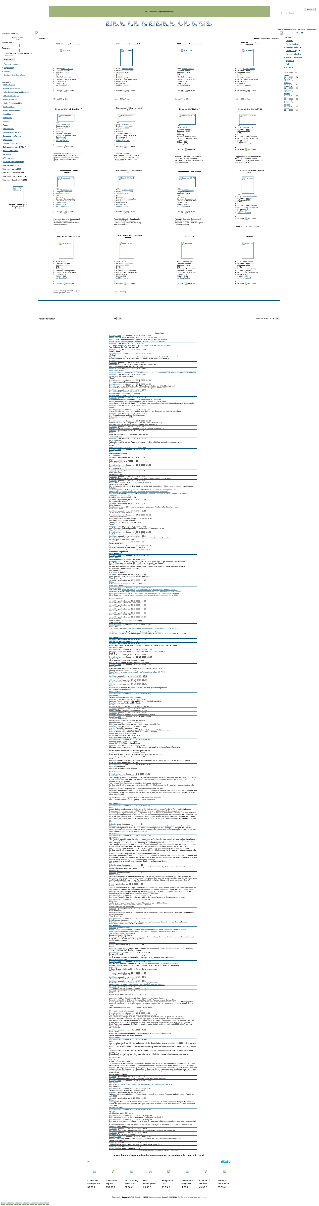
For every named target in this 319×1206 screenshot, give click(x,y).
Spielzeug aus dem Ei (12, 143)
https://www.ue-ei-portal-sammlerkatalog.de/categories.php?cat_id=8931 (149, 590)
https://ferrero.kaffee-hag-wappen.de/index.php (127, 447)
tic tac (63, 261)
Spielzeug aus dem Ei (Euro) (14, 147)
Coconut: (112, 973)
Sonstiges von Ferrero (12, 136)
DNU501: (112, 1092)
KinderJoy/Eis (8, 107)
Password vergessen (12, 64)
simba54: (112, 431)
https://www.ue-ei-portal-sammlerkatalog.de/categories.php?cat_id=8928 (151, 628)
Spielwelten (7, 140)
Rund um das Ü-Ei (292, 47)
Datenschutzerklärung (294, 57)
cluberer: (112, 680)
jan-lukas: (113, 343)
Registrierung (9, 68)
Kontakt (7, 71)
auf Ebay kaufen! (62, 85)
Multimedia (7, 118)
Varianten (7, 154)
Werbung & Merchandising (13, 162)
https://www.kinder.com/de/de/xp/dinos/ (124, 530)
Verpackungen (188, 127)
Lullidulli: (112, 824)
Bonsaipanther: (115, 336)
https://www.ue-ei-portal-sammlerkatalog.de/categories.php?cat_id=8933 (151, 593)
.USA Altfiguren (9, 85)
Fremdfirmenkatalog (293, 54)
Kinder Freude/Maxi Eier (13, 103)
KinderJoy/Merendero (11, 110)
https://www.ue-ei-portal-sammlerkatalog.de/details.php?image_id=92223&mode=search (143, 931)
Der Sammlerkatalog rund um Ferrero (192, 1197)
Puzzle (5, 125)
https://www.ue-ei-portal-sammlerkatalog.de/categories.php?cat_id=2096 (163, 826)
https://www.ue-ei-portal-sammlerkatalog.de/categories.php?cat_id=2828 (144, 1084)
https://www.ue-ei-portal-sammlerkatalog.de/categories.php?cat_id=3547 (137, 985)
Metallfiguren (8, 114)
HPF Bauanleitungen (11, 96)
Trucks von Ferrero (10, 151)
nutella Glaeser (67, 69)
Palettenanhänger (250, 196)
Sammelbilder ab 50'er (12, 132)
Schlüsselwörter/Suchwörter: (14, 75)
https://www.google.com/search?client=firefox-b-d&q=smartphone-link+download (139, 492)
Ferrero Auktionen (293, 44)
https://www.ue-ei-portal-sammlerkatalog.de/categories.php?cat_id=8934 (150, 595)
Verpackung (65, 124)
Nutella (6, 121)
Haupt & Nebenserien (11, 88)
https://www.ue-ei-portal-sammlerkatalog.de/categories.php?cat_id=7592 (137, 672)
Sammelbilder (8, 129)
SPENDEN (289, 67)
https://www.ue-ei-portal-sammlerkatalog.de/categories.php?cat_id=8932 (153, 591)
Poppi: (111, 884)
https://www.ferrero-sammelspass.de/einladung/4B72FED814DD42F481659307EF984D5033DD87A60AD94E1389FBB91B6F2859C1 (153, 371)
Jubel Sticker (187, 261)
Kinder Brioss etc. (10, 99)
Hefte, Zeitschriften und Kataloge (16, 92)
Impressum (290, 61)
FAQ (287, 64)
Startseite (289, 41)
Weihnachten (8, 158)
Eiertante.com (291, 51)
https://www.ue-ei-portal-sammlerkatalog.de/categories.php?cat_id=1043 (137, 357)
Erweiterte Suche (287, 13)
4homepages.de (155, 1197)
